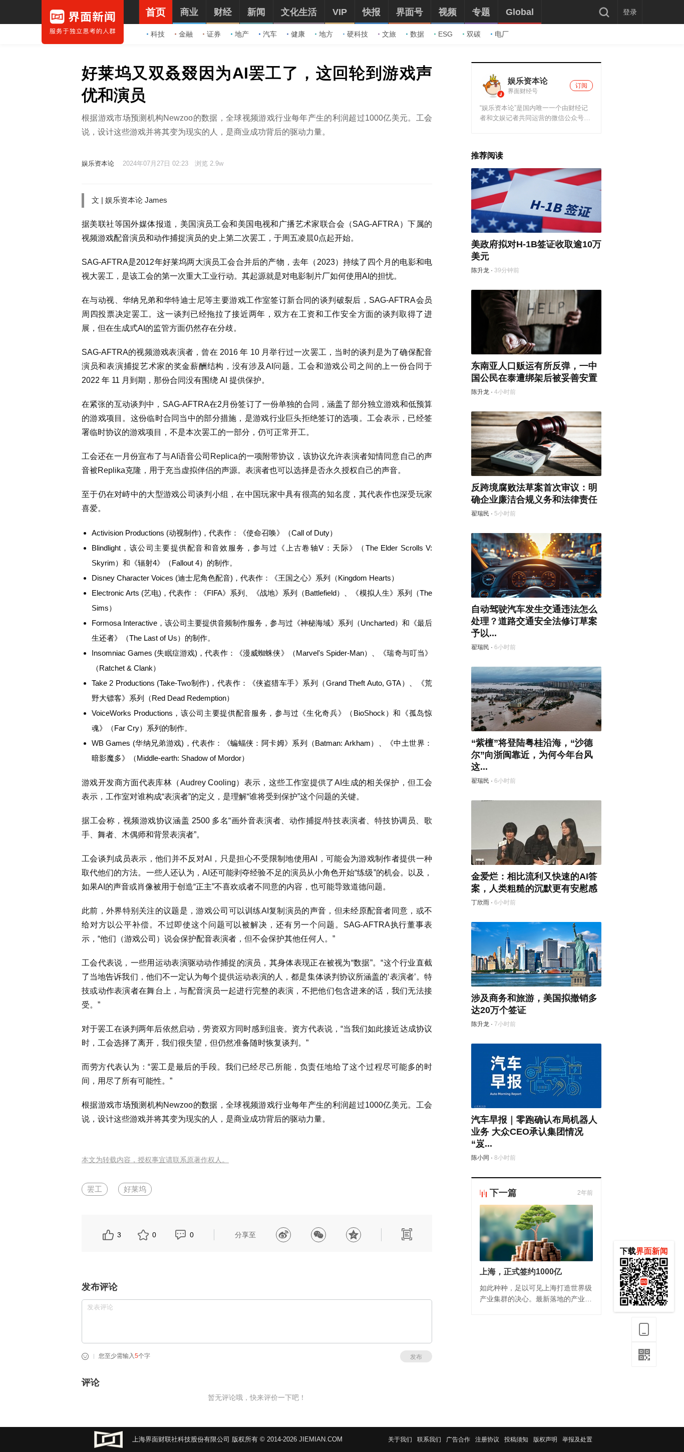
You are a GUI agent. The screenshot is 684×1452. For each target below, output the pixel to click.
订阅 (581, 85)
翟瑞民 (480, 513)
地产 (242, 34)
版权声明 (545, 1439)
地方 (326, 34)
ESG (445, 34)
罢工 (94, 1189)
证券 (214, 34)
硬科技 (357, 34)
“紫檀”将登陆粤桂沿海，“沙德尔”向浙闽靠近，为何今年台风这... (532, 755)
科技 (158, 34)
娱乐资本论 (98, 163)
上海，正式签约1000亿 (521, 1271)
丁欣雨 (480, 902)
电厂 (502, 34)
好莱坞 (135, 1189)
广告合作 (458, 1439)
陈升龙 (480, 270)
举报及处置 (577, 1439)
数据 (417, 34)
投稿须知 (516, 1439)
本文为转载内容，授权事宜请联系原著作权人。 (155, 1160)
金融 (186, 34)
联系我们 (429, 1439)
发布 (416, 1356)
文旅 (389, 34)
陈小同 (480, 1157)
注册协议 (487, 1439)
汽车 (270, 34)
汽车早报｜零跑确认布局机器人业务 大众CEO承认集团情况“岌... (534, 1132)
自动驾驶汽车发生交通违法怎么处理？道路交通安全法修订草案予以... (534, 621)
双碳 (474, 34)
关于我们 (400, 1439)
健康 (298, 34)
